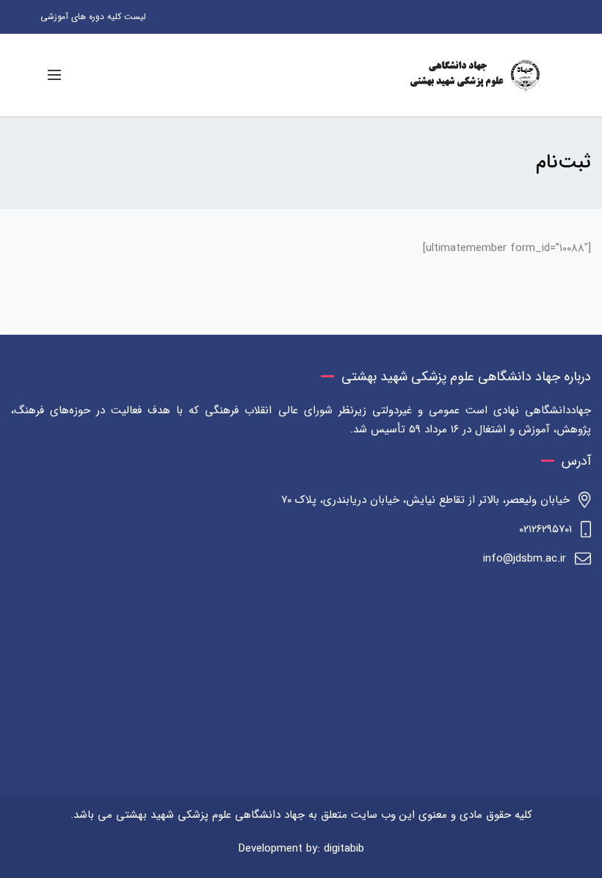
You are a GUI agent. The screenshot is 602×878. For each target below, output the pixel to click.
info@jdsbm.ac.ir (524, 558)
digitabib (344, 848)
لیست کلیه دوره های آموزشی (93, 16)
